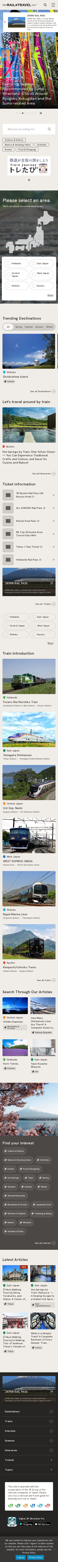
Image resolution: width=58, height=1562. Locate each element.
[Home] (19, 5)
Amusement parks (16, 1196)
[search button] (45, 5)
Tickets (9, 1460)
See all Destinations (40, 391)
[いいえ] (54, 1549)
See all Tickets (43, 604)
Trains (8, 1421)
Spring (18, 326)
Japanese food (43, 1204)
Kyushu (40, 285)
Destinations (12, 1411)
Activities (41, 144)
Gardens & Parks (16, 1231)
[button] (16, 113)
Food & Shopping (27, 149)
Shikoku (16, 285)
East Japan (43, 263)
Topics (9, 1469)
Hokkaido (16, 263)
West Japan (43, 273)
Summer (29, 326)
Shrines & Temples (17, 1213)
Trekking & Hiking (43, 1213)
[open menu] (53, 5)
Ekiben (11, 1222)
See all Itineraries (41, 473)
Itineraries (11, 1450)
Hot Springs (13, 1178)
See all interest (43, 1243)
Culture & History (14, 140)
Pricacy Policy (35, 1557)
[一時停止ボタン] (41, 113)
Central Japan (16, 274)
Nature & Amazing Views (18, 144)
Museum (27, 1222)
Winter (49, 326)
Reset (50, 295)
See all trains (44, 980)
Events (8, 149)
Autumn (39, 326)
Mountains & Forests (17, 1204)
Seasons (9, 1440)
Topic (31, 1178)
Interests (10, 1431)
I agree (20, 1557)
